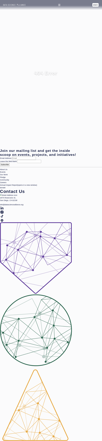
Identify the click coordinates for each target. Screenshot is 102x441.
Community (4, 180)
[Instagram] (51, 212)
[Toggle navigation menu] (59, 5)
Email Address (5, 158)
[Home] (14, 5)
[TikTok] (51, 216)
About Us (3, 169)
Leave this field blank (8, 161)
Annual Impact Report (18, 185)
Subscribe (5, 165)
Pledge (3, 177)
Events (2, 172)
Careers (3, 182)
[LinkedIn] (51, 208)
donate (95, 5)
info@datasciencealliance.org (11, 205)
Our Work (4, 175)
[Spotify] (51, 220)
